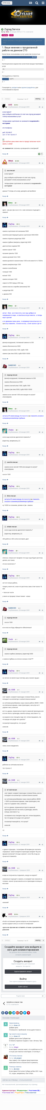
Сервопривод (14, 1023)
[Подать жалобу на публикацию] (39, 107)
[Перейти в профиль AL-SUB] (4, 690)
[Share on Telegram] (13, 1012)
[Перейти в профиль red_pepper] (6, 1057)
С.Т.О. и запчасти (27, 32)
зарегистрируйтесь (28, 87)
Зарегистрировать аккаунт (23, 971)
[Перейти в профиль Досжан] (6, 1068)
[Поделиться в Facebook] (6, 1012)
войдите (15, 87)
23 (42, 996)
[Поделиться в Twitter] (24, 1012)
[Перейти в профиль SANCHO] (4, 366)
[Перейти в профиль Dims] (4, 203)
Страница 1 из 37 (23, 99)
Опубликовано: (18, 107)
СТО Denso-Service (15, 1056)
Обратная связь (36, 1102)
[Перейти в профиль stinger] (6, 1046)
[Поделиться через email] (21, 1012)
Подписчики (20, 996)
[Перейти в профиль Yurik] (4, 640)
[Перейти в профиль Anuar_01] (6, 1024)
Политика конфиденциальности (15, 1102)
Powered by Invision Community (23, 1106)
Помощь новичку (15, 1067)
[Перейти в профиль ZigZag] (4, 225)
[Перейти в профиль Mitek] (4, 162)
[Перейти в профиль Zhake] (4, 431)
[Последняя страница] (43, 99)
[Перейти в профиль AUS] (4, 105)
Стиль (25, 1099)
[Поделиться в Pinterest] (28, 1012)
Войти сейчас (23, 987)
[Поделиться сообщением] (42, 107)
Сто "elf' (12, 1045)
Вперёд (38, 99)
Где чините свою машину (18, 1034)
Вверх (4, 154)
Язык (17, 1099)
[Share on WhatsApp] (10, 1012)
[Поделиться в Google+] (17, 1012)
